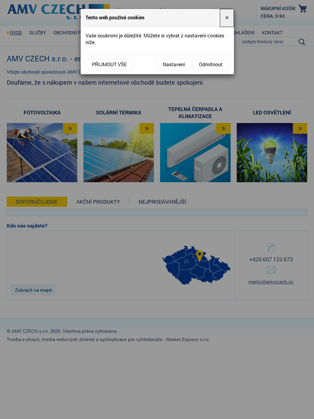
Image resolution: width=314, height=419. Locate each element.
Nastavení (174, 64)
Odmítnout (211, 64)
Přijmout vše (109, 64)
